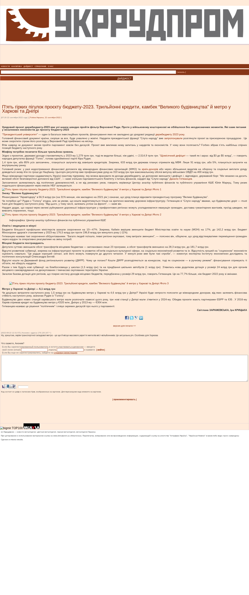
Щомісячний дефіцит (172, 155)
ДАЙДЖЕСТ (28, 66)
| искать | (181, 72)
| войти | (100, 350)
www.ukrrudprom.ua (61, 436)
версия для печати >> (124, 326)
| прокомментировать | (124, 399)
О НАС (51, 66)
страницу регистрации (65, 352)
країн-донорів (150, 169)
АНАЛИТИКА (16, 66)
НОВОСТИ (5, 66)
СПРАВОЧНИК (40, 66)
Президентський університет (20, 134)
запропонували (173, 138)
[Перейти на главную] (124, 63)
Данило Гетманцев (181, 178)
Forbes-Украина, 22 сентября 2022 (45, 117)
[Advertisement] (43, 86)
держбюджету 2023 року (169, 134)
